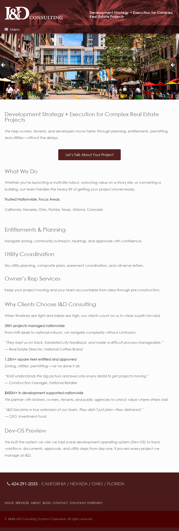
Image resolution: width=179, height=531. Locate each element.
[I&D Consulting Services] (47, 13)
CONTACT (60, 503)
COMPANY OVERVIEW (86, 503)
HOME (9, 503)
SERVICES (22, 503)
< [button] (3, 65)
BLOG (47, 503)
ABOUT (36, 503)
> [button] (173, 65)
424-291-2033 (24, 483)
